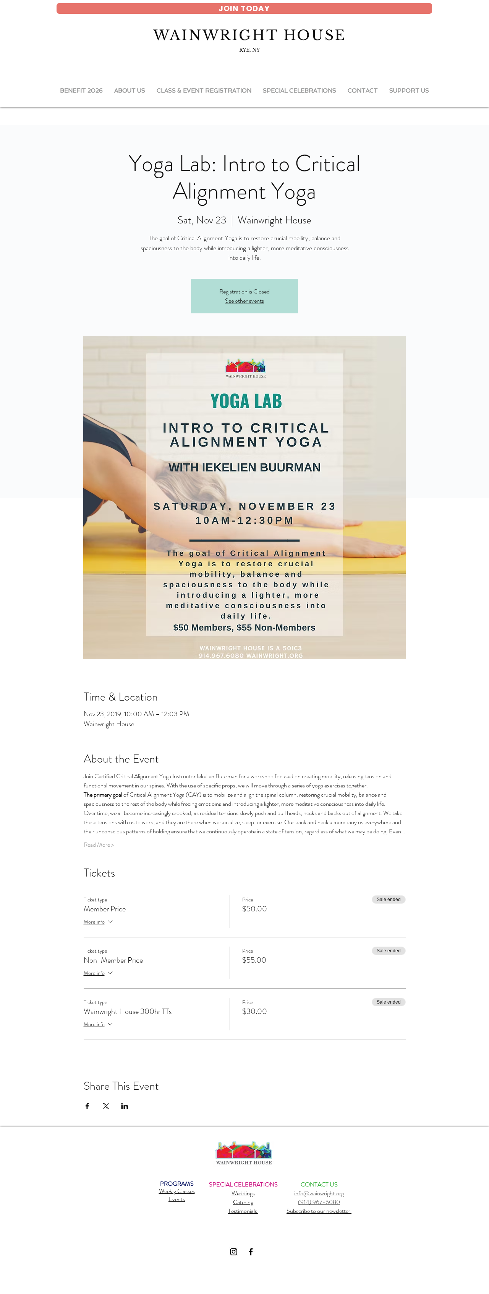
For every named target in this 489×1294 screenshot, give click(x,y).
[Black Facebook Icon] (251, 1252)
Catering (243, 1202)
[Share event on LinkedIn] (124, 1106)
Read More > (99, 845)
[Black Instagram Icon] (233, 1252)
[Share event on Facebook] (87, 1106)
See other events (244, 300)
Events (176, 1199)
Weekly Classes (177, 1190)
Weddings (243, 1193)
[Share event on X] (106, 1106)
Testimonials (243, 1210)
